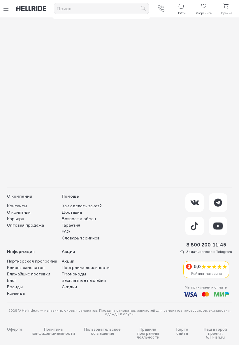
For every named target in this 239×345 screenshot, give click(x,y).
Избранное (204, 13)
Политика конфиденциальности (53, 331)
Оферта (14, 329)
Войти (181, 13)
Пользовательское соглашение (102, 331)
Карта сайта (182, 331)
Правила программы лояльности (148, 333)
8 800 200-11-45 (206, 244)
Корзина (226, 13)
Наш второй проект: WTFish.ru (215, 333)
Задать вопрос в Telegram (209, 251)
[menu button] (6, 9)
